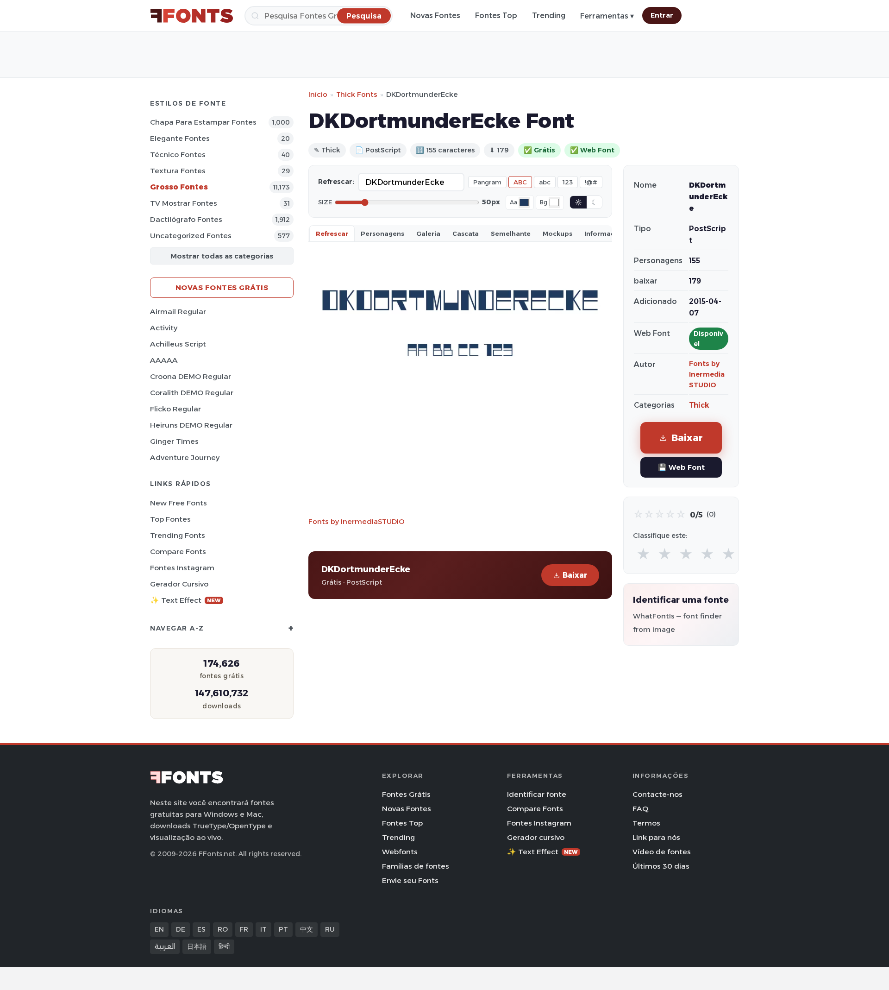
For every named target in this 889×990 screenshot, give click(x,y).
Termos (646, 823)
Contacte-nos (657, 794)
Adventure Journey (184, 457)
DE (180, 929)
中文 (306, 929)
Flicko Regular (175, 408)
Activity (163, 327)
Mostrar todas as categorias (221, 256)
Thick (699, 405)
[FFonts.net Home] (191, 15)
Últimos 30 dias (660, 866)
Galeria (428, 233)
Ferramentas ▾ (607, 16)
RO (223, 929)
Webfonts (400, 851)
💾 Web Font (681, 467)
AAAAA (164, 360)
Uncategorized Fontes (191, 235)
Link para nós (656, 837)
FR (244, 929)
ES (201, 929)
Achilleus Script (178, 344)
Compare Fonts (178, 551)
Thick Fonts (356, 94)
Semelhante (511, 233)
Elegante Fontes (180, 138)
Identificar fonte (536, 794)
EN (159, 929)
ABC (520, 182)
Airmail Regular (178, 311)
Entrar (662, 15)
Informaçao (603, 233)
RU (330, 929)
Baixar (575, 575)
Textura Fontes (178, 170)
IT (263, 929)
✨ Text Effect (185, 600)
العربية (165, 946)
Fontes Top (496, 15)
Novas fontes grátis (222, 287)
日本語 (197, 946)
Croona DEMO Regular (190, 376)
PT (283, 929)
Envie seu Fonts (410, 880)
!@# (591, 182)
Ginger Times (174, 441)
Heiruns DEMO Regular (191, 425)
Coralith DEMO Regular (191, 392)
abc (545, 182)
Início (317, 94)
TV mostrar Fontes (183, 203)
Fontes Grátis (406, 794)
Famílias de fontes (415, 866)
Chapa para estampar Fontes (203, 122)
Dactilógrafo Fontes (186, 219)
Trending (548, 15)
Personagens (382, 233)
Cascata (465, 233)
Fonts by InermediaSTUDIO (356, 521)
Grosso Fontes (179, 187)
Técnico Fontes (178, 154)
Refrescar (332, 233)
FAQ (640, 808)
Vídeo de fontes (661, 851)
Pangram (487, 182)
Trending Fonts (177, 535)
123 (568, 182)
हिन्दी (224, 946)
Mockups (557, 233)
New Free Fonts (178, 502)
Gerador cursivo (179, 584)
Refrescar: (336, 181)
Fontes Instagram (182, 567)
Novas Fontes (435, 15)
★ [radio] (643, 554)
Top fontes (170, 519)
